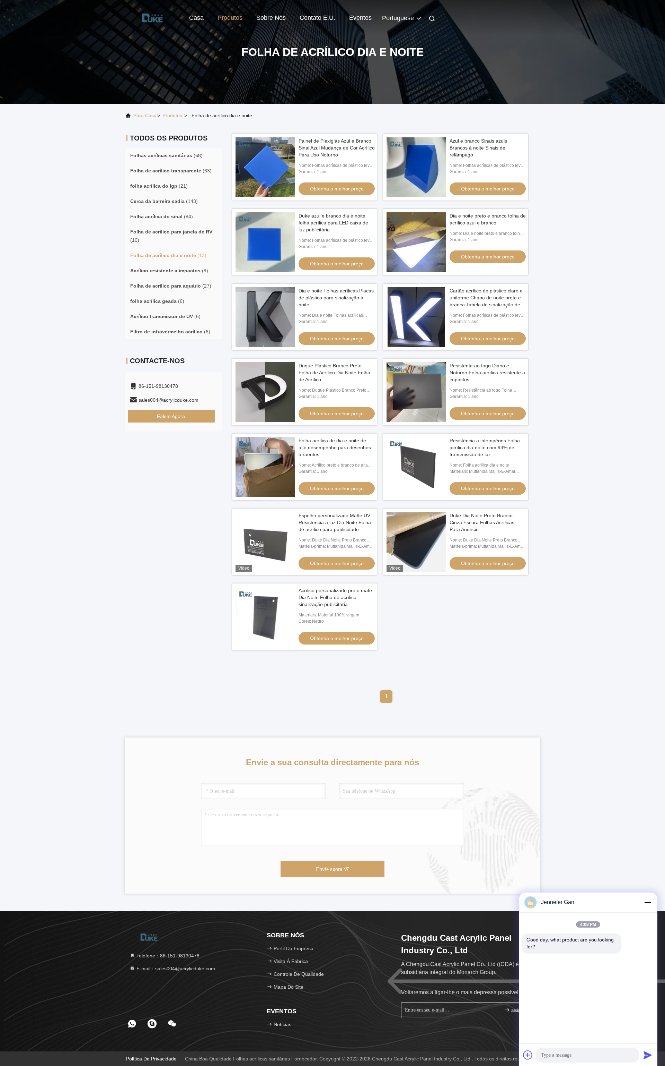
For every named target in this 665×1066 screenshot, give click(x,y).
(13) (168, 255)
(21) (159, 186)
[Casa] (152, 17)
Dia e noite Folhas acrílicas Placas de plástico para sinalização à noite (336, 297)
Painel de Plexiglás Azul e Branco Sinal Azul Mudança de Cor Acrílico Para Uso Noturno (337, 147)
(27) (170, 286)
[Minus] (648, 902)
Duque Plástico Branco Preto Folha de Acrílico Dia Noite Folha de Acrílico (334, 372)
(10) (171, 236)
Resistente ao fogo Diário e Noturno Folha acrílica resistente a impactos (487, 372)
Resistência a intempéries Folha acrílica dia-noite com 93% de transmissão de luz (485, 447)
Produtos (230, 17)
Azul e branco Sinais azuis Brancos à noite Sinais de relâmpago (478, 147)
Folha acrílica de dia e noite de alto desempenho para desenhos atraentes (335, 447)
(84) (161, 216)
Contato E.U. (317, 17)
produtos (172, 115)
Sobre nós (271, 17)
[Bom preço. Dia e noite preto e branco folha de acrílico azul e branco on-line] (416, 242)
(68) (166, 155)
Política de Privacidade (151, 1058)
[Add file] (528, 1055)
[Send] (647, 1055)
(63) (171, 170)
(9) (169, 270)
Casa (196, 17)
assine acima (521, 1010)
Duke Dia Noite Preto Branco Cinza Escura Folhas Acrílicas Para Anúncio (482, 522)
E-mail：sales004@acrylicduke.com (175, 968)
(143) (164, 201)
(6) (157, 301)
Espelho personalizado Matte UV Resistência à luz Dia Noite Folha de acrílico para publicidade (335, 522)
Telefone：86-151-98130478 (167, 955)
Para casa (145, 115)
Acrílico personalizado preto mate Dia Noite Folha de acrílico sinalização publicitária (335, 597)
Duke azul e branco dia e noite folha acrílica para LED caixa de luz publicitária (333, 222)
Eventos (360, 17)
